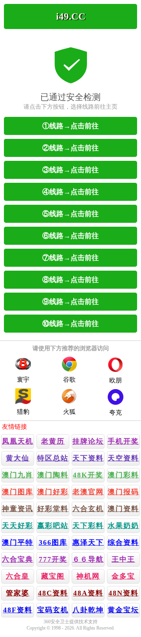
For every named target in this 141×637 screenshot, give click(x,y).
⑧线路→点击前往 (70, 280)
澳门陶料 (53, 475)
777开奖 (53, 559)
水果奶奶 (123, 526)
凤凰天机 (17, 441)
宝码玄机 (53, 610)
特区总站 (53, 458)
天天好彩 (17, 526)
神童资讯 (17, 509)
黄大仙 (17, 458)
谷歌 (69, 379)
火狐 (69, 411)
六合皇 (17, 576)
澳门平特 (17, 542)
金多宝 (123, 576)
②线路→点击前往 (70, 148)
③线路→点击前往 (70, 170)
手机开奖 (123, 441)
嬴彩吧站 (53, 526)
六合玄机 (88, 509)
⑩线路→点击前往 (70, 324)
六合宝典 (17, 559)
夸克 (115, 412)
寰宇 (23, 379)
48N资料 (123, 593)
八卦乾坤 (88, 610)
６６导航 (88, 559)
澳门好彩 (53, 492)
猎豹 (23, 411)
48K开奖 (88, 475)
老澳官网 (88, 492)
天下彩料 (88, 526)
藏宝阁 (53, 576)
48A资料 (88, 593)
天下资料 (88, 458)
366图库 (53, 542)
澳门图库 (17, 492)
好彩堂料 (53, 509)
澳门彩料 (123, 475)
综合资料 (123, 542)
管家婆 (17, 593)
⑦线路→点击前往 (70, 258)
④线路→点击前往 (70, 192)
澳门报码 (123, 492)
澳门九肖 (17, 475)
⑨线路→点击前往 (70, 302)
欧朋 (115, 380)
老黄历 (53, 441)
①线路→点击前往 (70, 126)
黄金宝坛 (123, 610)
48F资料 (18, 610)
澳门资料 (123, 509)
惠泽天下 (88, 542)
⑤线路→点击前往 (70, 214)
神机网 (88, 576)
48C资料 (53, 593)
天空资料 (123, 458)
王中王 (123, 559)
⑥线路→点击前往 (70, 236)
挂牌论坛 (88, 441)
